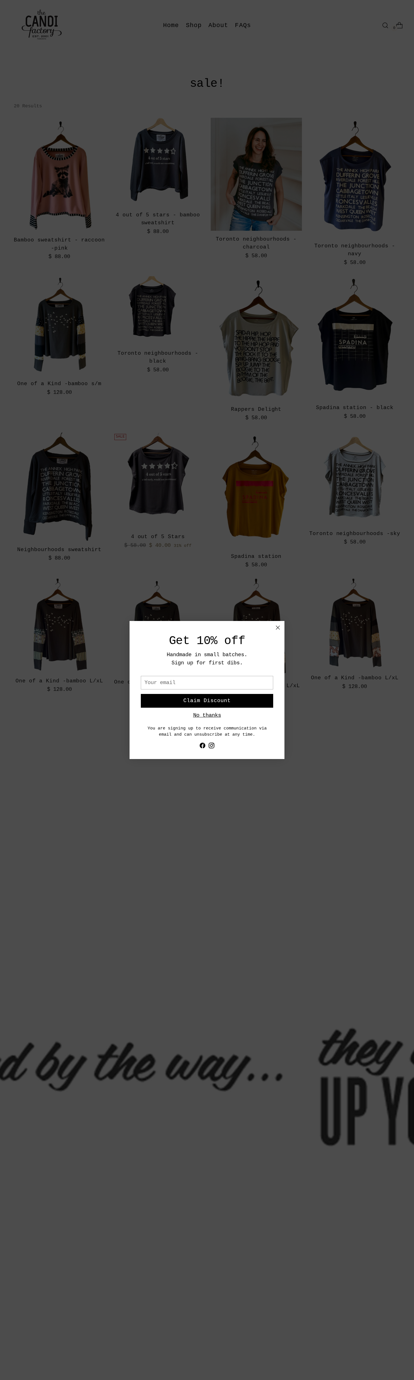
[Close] (277, 627)
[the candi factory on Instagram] (211, 747)
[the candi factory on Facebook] (202, 747)
